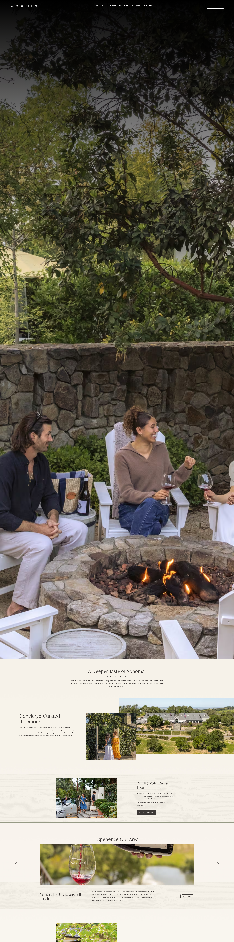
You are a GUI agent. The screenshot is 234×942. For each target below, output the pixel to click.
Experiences (124, 6)
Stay (97, 6)
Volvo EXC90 (159, 796)
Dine (103, 6)
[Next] (216, 864)
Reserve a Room (215, 6)
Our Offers (148, 6)
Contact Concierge (146, 812)
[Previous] (17, 864)
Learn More (187, 896)
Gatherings (136, 6)
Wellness (112, 6)
